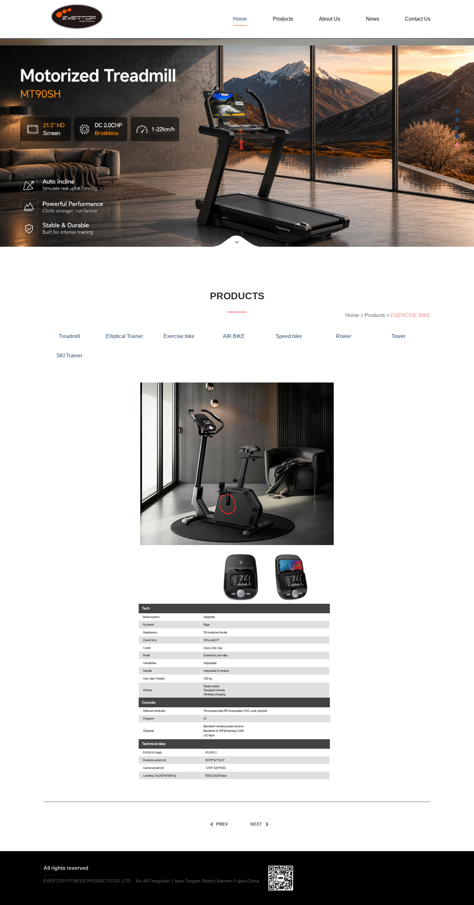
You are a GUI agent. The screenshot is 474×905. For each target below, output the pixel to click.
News (372, 19)
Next (457, 157)
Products (283, 19)
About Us (329, 19)
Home (240, 19)
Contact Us (417, 19)
